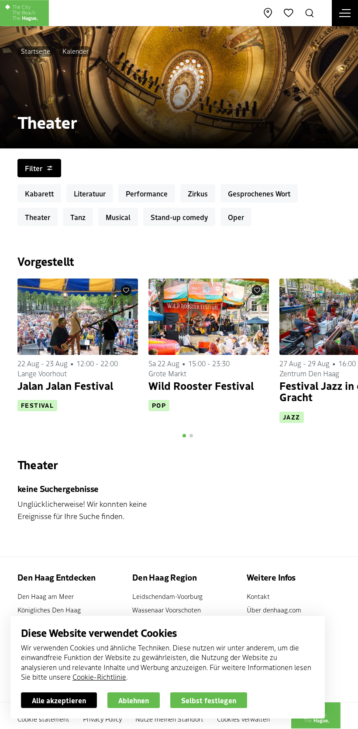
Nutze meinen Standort (169, 718)
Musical (118, 217)
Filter (33, 168)
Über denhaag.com (274, 609)
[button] (184, 435)
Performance (147, 193)
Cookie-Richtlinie (99, 676)
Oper (236, 217)
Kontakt (258, 596)
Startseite (35, 50)
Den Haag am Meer (45, 596)
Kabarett (39, 193)
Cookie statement (43, 718)
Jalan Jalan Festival (65, 385)
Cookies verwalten (243, 718)
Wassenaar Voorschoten (166, 609)
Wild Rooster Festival (201, 385)
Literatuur (90, 193)
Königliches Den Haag (49, 609)
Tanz (78, 217)
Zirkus (198, 193)
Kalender (75, 50)
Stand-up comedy (179, 217)
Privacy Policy (102, 718)
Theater (37, 217)
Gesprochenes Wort (259, 193)
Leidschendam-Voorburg (167, 596)
